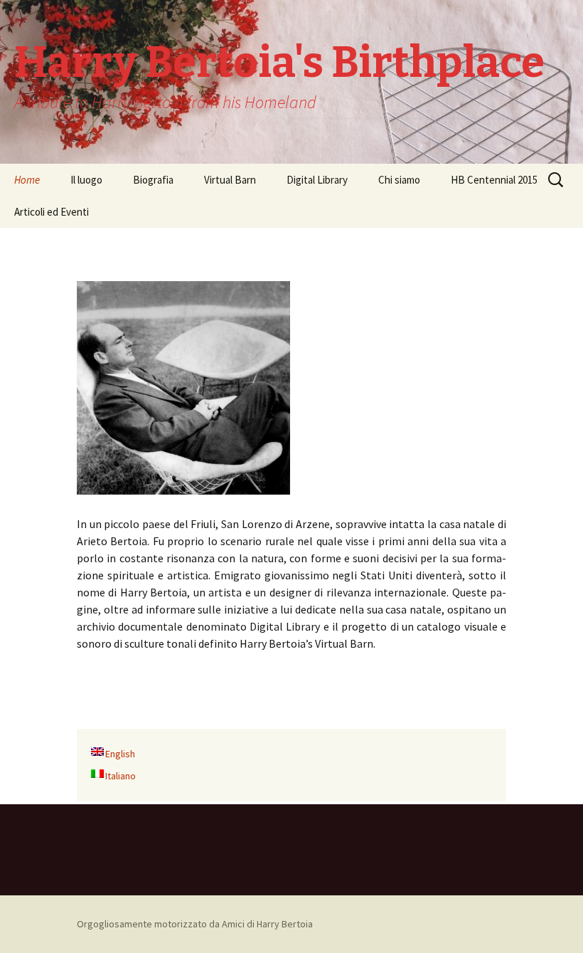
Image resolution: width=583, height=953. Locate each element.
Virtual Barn (230, 179)
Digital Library (317, 179)
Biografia (153, 179)
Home (27, 179)
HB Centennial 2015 (494, 179)
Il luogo (86, 179)
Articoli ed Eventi (51, 211)
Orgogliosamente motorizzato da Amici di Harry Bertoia (195, 923)
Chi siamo (399, 179)
